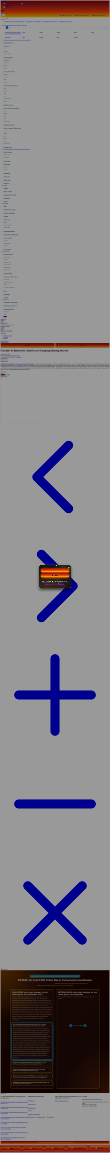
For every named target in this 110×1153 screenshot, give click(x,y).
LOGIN (55, 570)
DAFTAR (55, 575)
